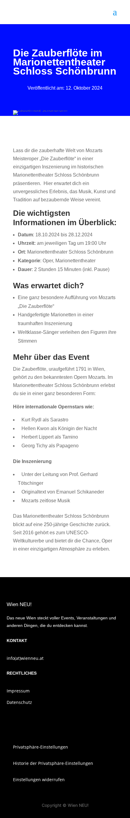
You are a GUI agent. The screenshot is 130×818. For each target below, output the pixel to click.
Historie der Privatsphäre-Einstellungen (53, 763)
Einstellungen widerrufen (39, 779)
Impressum (18, 691)
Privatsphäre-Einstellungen (40, 747)
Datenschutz (19, 702)
